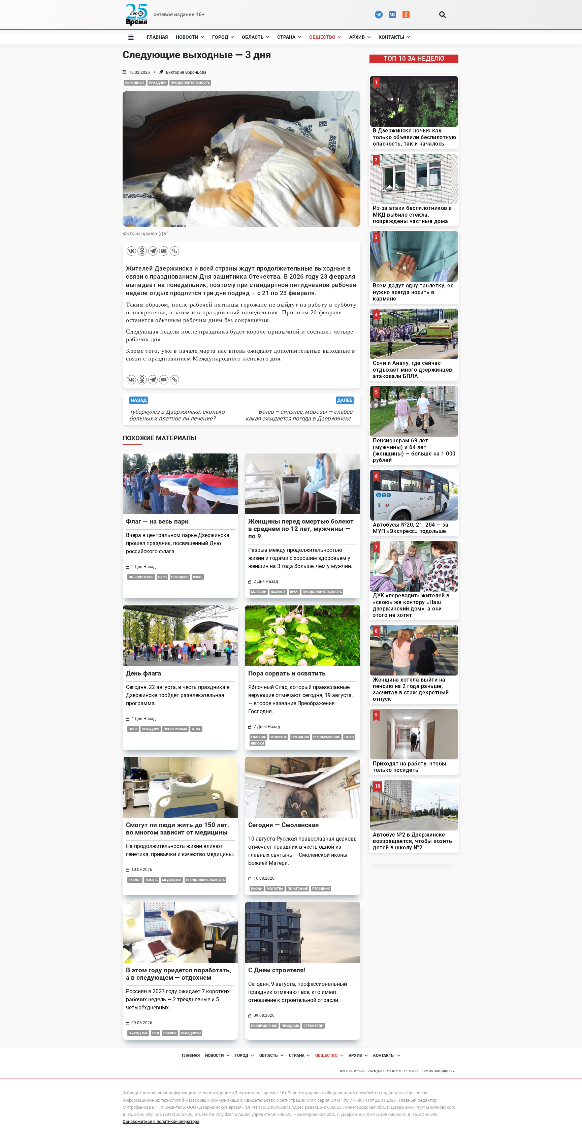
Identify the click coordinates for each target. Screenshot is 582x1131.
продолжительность (190, 83)
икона (256, 888)
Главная (157, 37)
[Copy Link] (174, 251)
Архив (357, 37)
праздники (191, 1033)
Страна (286, 37)
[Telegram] (153, 251)
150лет (135, 880)
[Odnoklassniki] (142, 251)
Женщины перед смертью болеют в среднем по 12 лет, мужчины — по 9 (301, 528)
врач (294, 592)
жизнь (152, 880)
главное (258, 737)
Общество (322, 37)
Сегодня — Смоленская (283, 825)
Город (220, 37)
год (155, 1033)
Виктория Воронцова (186, 72)
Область (253, 37)
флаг (197, 577)
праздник (157, 83)
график (169, 1033)
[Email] (163, 251)
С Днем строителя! (276, 970)
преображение (326, 737)
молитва (278, 737)
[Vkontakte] (131, 251)
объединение (141, 577)
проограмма (175, 729)
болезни (258, 592)
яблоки (257, 743)
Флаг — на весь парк (157, 521)
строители (313, 1026)
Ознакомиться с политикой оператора (161, 1121)
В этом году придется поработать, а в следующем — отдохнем (178, 973)
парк (162, 577)
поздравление (264, 1026)
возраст (278, 592)
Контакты (391, 37)
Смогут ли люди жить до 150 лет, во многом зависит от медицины (177, 828)
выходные (134, 83)
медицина (172, 880)
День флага (143, 673)
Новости (187, 37)
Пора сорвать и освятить (287, 673)
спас (349, 737)
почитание (298, 888)
